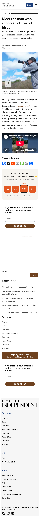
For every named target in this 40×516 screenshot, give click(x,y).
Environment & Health (10, 333)
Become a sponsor (27, 236)
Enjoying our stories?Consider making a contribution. (20, 356)
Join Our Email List (8, 462)
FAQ (3, 483)
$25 (24, 189)
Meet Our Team (7, 475)
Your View (5, 348)
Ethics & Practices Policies (11, 494)
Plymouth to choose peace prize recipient (19, 287)
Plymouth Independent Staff (15, 46)
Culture (7, 13)
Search (4, 272)
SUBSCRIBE (20, 226)
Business (5, 322)
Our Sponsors (7, 490)
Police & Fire (6, 341)
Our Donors (6, 487)
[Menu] (36, 5)
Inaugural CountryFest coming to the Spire (19, 312)
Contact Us (6, 498)
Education (5, 330)
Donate (29, 5)
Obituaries (6, 345)
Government (6, 337)
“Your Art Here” (23, 106)
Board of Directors (9, 479)
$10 (15, 189)
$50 (32, 189)
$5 (8, 189)
